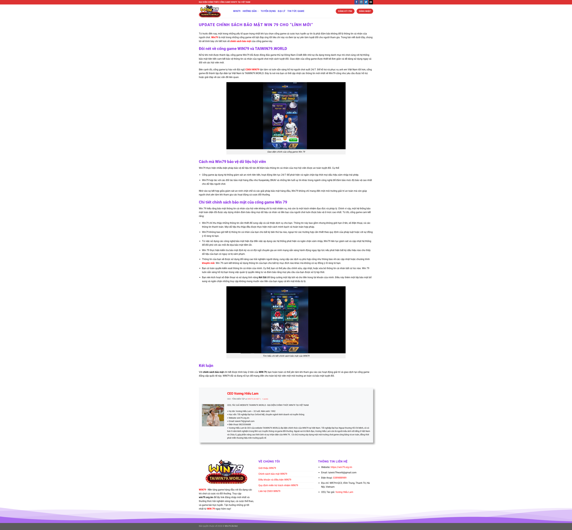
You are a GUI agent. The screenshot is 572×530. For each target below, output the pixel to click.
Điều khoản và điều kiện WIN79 (274, 479)
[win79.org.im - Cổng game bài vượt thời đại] (214, 11)
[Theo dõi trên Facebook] (356, 2)
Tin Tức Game (295, 11)
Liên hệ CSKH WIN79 (269, 491)
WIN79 (237, 11)
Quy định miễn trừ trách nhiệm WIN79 (278, 485)
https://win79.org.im (341, 467)
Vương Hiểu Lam (344, 492)
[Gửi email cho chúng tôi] (371, 2)
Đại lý (281, 11)
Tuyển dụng (268, 11)
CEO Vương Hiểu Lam (242, 393)
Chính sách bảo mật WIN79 (272, 473)
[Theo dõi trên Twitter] (366, 2)
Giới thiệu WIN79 (267, 468)
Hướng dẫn (250, 11)
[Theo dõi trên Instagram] (361, 2)
